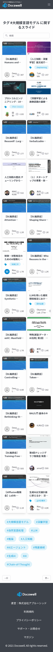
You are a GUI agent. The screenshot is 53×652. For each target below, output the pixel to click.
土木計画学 (41, 500)
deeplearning (42, 67)
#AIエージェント (16, 547)
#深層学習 (42, 522)
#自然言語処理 (15, 530)
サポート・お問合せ (28, 628)
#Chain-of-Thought (18, 564)
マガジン (29, 637)
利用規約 (29, 611)
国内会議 (40, 303)
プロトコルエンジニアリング (23, 106)
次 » (46, 578)
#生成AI (11, 556)
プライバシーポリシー (29, 620)
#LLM (34, 530)
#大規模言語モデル (18, 522)
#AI (25, 556)
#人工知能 (27, 539)
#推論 (10, 539)
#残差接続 (39, 547)
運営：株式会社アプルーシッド (29, 603)
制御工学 (15, 264)
